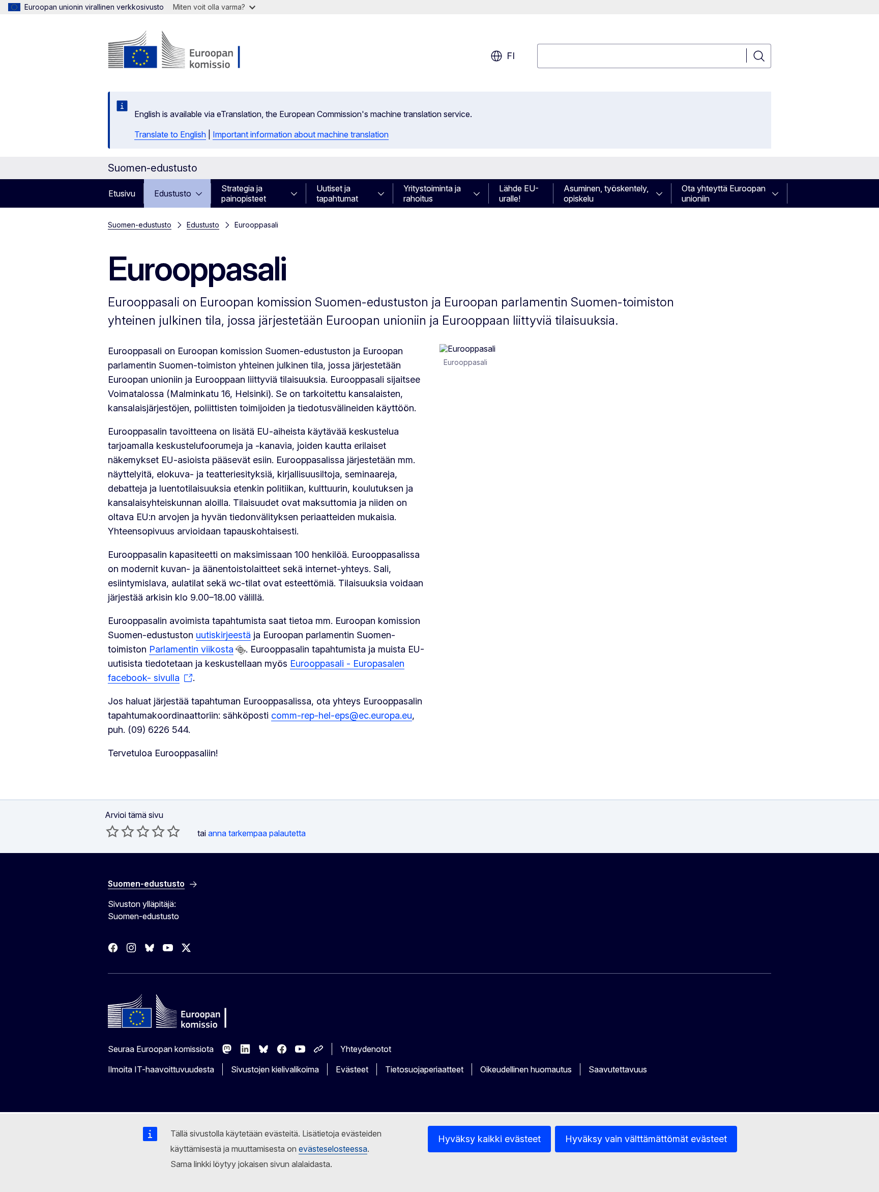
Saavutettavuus (618, 1069)
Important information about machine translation (301, 134)
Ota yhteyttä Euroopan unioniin (724, 193)
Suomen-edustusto (139, 224)
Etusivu (121, 193)
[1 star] (112, 831)
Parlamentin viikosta (191, 649)
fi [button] (511, 55)
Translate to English (170, 134)
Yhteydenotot (365, 1049)
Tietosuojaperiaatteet (424, 1069)
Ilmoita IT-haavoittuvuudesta (161, 1069)
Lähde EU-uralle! (519, 193)
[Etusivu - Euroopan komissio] (190, 51)
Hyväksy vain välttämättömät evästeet (646, 1138)
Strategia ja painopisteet (243, 193)
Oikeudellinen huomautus (526, 1069)
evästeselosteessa (333, 1149)
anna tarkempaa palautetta (257, 833)
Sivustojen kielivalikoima (275, 1069)
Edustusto (172, 193)
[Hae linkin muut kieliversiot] (241, 650)
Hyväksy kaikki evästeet (489, 1138)
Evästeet (352, 1069)
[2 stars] (120, 831)
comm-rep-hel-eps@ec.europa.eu (341, 715)
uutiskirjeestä (223, 635)
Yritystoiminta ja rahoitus (432, 193)
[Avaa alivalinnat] (202, 193)
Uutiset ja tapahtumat (337, 193)
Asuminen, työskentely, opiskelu (606, 193)
